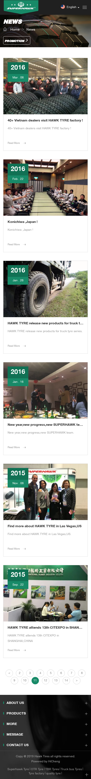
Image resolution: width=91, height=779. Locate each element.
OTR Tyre (37, 769)
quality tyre (53, 773)
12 (45, 680)
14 (66, 680)
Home (15, 30)
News (30, 30)
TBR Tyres (52, 769)
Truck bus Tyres (71, 769)
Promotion (14, 41)
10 (24, 680)
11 (35, 680)
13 (56, 680)
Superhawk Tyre (18, 769)
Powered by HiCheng (45, 761)
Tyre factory (36, 773)
